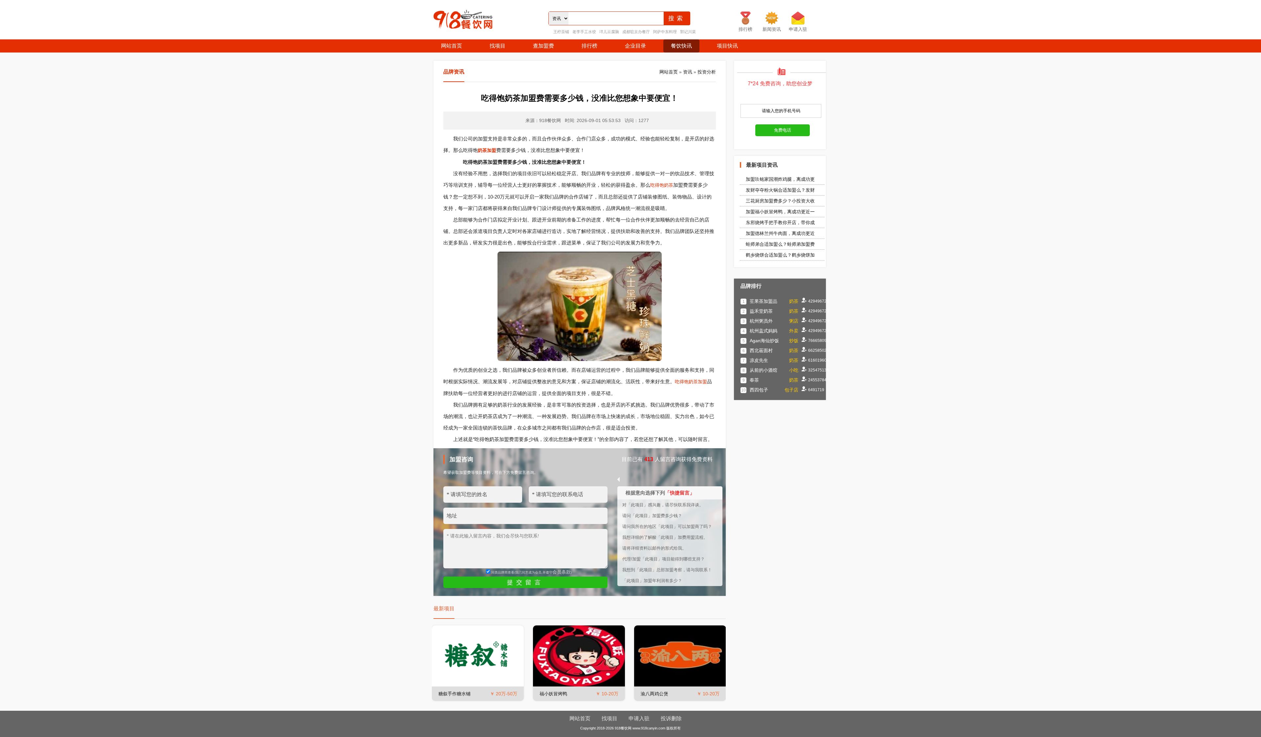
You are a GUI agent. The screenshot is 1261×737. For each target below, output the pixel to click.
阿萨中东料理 (665, 32)
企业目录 (635, 46)
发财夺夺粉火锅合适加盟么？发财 (780, 190)
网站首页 (451, 46)
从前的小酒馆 (763, 370)
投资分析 (706, 71)
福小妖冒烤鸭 (553, 693)
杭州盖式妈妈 (763, 330)
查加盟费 (543, 46)
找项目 (497, 46)
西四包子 (759, 389)
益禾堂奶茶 (761, 311)
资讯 (687, 71)
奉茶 (754, 380)
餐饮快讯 (681, 46)
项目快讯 (727, 46)
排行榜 (589, 46)
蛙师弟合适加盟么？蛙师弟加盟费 (780, 244)
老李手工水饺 (584, 32)
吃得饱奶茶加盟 (691, 381)
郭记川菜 (688, 32)
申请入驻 (639, 718)
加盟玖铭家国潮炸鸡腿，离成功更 (780, 179)
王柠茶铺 (561, 32)
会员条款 (561, 572)
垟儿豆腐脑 (609, 32)
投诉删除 (671, 718)
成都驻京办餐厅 (636, 32)
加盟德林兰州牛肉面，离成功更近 (780, 233)
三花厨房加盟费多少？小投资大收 (780, 200)
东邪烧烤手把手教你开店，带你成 (780, 222)
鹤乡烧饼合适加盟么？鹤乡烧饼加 (780, 255)
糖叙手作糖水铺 (454, 693)
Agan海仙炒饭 (764, 340)
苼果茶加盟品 (763, 301)
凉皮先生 (759, 360)
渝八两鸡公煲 (654, 693)
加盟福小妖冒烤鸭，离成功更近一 (780, 211)
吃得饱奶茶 (661, 185)
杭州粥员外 (761, 321)
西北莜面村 (761, 350)
